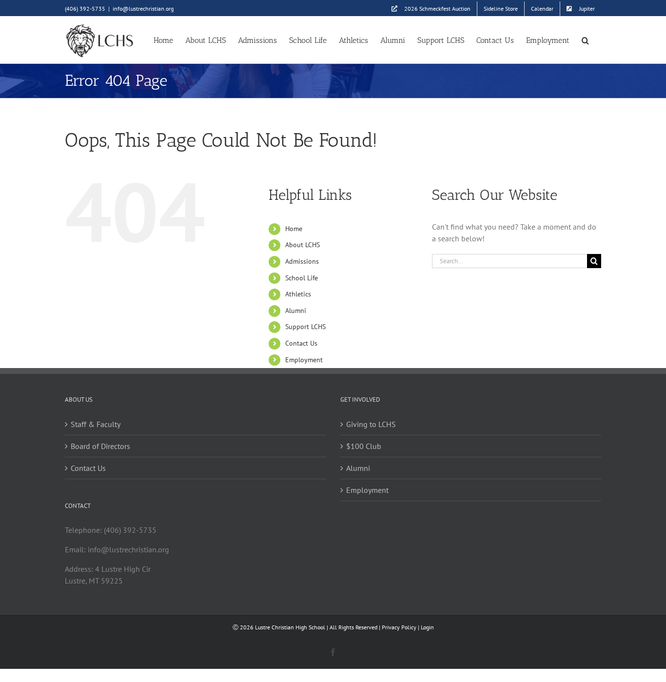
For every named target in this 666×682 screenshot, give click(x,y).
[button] (585, 40)
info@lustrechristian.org (143, 8)
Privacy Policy (399, 627)
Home (293, 228)
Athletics (298, 294)
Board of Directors (100, 446)
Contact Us (301, 343)
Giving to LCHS (371, 424)
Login (427, 627)
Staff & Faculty (95, 424)
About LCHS (302, 244)
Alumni (295, 310)
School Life (301, 277)
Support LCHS (305, 326)
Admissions (302, 261)
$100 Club (363, 446)
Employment (304, 359)
